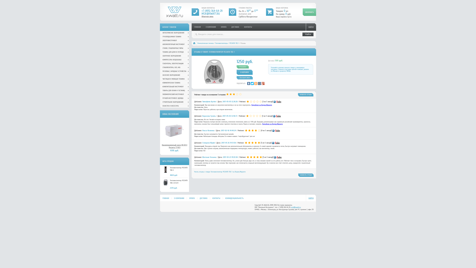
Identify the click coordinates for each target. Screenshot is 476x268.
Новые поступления (170, 114)
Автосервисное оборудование (173, 33)
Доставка (235, 27)
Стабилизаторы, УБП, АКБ (171, 67)
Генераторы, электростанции (173, 64)
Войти (311, 27)
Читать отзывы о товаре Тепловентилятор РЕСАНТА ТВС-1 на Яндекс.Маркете (220, 172)
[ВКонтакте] (248, 83)
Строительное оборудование (173, 102)
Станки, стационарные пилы (173, 48)
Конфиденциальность (234, 198)
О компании (211, 27)
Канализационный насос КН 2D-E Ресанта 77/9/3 (174, 146)
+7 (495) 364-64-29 (212, 11)
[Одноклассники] (255, 83)
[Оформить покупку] (309, 12)
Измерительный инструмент (173, 87)
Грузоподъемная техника (172, 37)
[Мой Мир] (259, 83)
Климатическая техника (205, 43)
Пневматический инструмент (173, 94)
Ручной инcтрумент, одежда (173, 98)
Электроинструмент (170, 40)
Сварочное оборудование (172, 56)
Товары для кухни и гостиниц (174, 90)
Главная (197, 27)
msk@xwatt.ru (211, 14)
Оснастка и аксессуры (171, 106)
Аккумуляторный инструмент (174, 44)
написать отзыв (306, 95)
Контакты (248, 27)
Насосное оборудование (171, 75)
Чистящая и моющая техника (174, 79)
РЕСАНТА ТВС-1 (234, 43)
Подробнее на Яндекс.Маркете (261, 105)
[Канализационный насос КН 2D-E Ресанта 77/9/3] (174, 131)
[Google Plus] (263, 83)
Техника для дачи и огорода (173, 52)
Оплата (223, 27)
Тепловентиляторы (221, 43)
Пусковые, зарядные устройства (174, 71)
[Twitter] (252, 83)
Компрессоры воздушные (172, 60)
